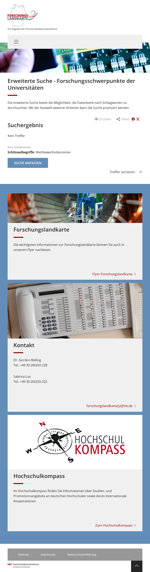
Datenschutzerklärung (81, 554)
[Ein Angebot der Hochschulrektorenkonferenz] (23, 15)
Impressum (48, 554)
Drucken (105, 119)
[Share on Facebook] (134, 119)
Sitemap (23, 554)
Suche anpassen (28, 163)
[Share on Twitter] (137, 119)
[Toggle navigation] (16, 42)
